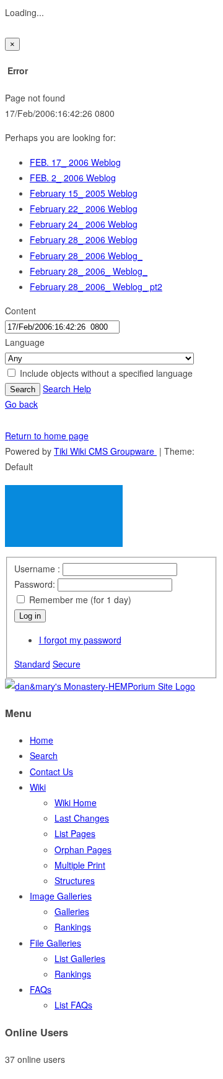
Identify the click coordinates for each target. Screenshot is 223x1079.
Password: (34, 584)
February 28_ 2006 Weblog (84, 239)
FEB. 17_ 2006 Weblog (75, 162)
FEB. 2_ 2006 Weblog (73, 177)
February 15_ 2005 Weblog (84, 193)
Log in (30, 616)
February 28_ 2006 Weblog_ (86, 255)
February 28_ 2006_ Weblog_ (88, 271)
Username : (38, 568)
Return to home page (47, 435)
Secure (67, 664)
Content (20, 310)
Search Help (67, 388)
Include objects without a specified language (105, 373)
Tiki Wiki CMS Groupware (105, 451)
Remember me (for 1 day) (79, 599)
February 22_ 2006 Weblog (84, 208)
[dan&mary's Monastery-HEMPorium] (100, 686)
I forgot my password (80, 640)
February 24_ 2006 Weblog (84, 224)
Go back (21, 404)
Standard (32, 664)
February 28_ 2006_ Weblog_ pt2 (96, 286)
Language (25, 342)
